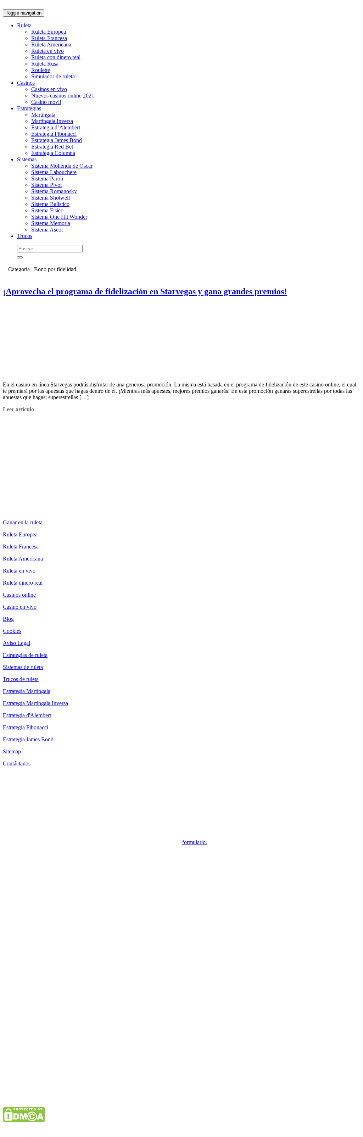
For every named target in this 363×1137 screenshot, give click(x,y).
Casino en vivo (20, 607)
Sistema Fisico (47, 210)
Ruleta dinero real (23, 583)
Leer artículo (18, 409)
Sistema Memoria (50, 223)
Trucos (24, 236)
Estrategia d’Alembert (55, 127)
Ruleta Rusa (44, 64)
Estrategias (29, 108)
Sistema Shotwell (50, 198)
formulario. (194, 842)
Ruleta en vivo (47, 51)
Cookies (12, 631)
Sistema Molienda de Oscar (62, 166)
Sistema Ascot (47, 230)
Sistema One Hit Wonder (59, 217)
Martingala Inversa (52, 121)
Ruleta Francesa (49, 38)
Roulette (40, 70)
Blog (8, 619)
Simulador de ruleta (53, 76)
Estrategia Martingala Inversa (35, 703)
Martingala (43, 115)
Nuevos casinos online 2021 (62, 96)
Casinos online (19, 595)
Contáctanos (16, 763)
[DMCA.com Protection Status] (24, 1120)
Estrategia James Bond (56, 140)
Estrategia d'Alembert (27, 715)
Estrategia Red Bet (52, 147)
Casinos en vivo (49, 89)
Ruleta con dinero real (55, 57)
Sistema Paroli (47, 178)
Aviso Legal (16, 643)
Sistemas (27, 159)
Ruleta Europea (48, 32)
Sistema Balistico (50, 204)
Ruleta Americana (51, 44)
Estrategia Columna (53, 153)
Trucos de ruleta (21, 679)
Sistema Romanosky (54, 191)
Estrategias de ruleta (25, 655)
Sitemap (12, 751)
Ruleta (24, 25)
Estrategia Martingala (26, 691)
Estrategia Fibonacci (54, 134)
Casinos (26, 83)
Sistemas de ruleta (23, 667)
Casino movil (46, 102)
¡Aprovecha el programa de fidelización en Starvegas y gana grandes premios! (145, 291)
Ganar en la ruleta (23, 522)
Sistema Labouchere (54, 172)
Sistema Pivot (46, 185)
